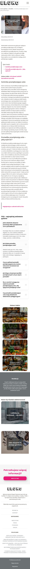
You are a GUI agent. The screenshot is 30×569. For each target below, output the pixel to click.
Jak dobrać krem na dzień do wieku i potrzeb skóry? (15, 548)
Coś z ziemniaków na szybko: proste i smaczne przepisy (15, 315)
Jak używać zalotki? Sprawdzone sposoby (11, 77)
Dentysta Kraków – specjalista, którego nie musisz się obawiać (15, 544)
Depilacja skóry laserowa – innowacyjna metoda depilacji (15, 536)
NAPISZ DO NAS (15, 478)
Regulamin (15, 566)
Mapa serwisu (15, 563)
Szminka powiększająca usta (13, 67)
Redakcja (15, 510)
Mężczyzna (15, 521)
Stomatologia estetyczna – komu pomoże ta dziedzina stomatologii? (15, 552)
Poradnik (11, 9)
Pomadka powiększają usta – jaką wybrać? (15, 70)
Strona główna (4, 9)
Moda (15, 523)
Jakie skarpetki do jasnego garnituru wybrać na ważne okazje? (15, 444)
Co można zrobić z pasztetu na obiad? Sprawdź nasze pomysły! (15, 363)
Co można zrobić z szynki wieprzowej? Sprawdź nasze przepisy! (15, 331)
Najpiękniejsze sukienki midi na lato (13, 207)
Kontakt (15, 513)
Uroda (15, 528)
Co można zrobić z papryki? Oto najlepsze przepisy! (15, 347)
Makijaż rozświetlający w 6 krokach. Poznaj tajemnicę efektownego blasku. (15, 540)
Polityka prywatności (15, 560)
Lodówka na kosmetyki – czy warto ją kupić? (15, 414)
